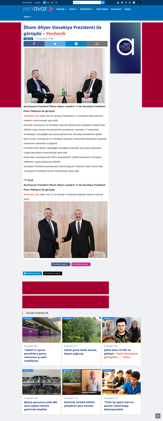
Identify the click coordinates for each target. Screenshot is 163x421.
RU (48, 2)
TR (56, 2)
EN (52, 2)
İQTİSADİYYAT (85, 9)
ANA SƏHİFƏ (27, 2)
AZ (44, 2)
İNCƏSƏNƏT (116, 9)
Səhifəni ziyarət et (59, 266)
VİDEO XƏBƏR (102, 9)
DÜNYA (72, 9)
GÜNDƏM (60, 9)
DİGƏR (26, 17)
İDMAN (128, 9)
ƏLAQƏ (37, 2)
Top (157, 415)
